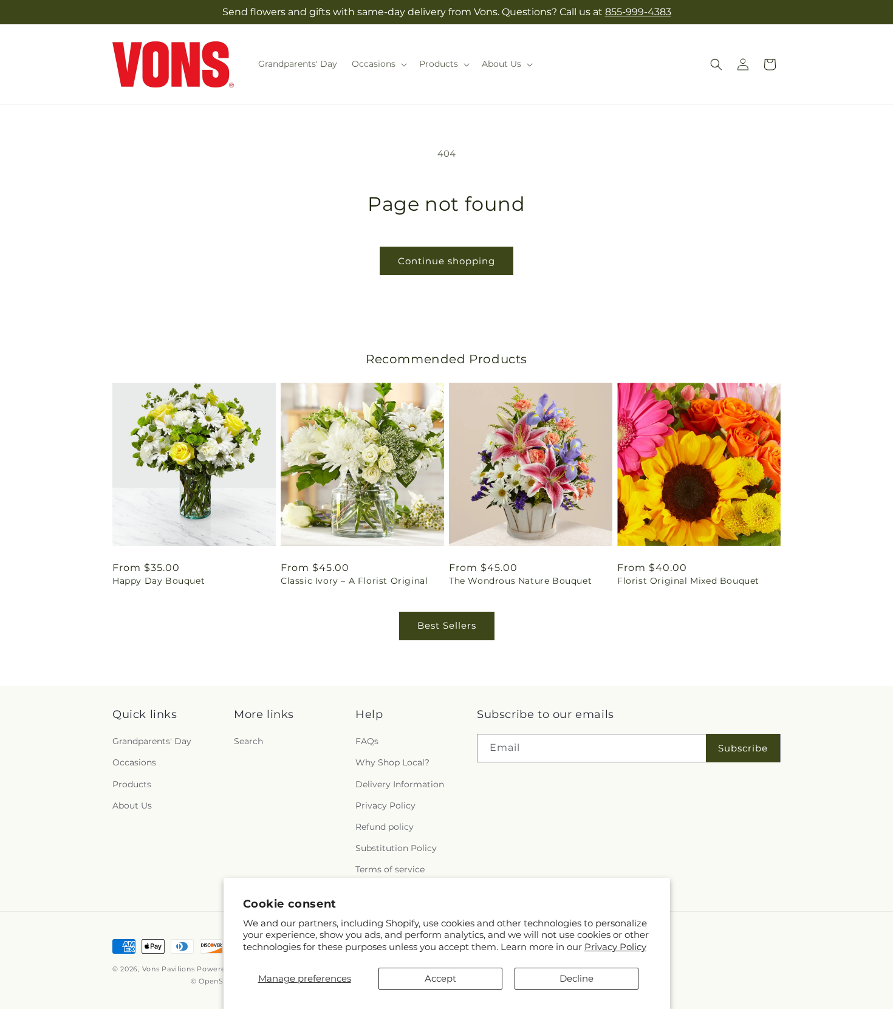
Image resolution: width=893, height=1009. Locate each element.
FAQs (366, 741)
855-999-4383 (638, 12)
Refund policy (384, 826)
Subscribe (743, 748)
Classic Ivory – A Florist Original (354, 580)
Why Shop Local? (392, 762)
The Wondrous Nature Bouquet (520, 580)
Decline (576, 978)
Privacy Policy (615, 947)
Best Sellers (446, 625)
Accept (440, 978)
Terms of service (390, 869)
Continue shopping (446, 261)
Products (131, 784)
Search (248, 741)
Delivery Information (399, 784)
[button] (378, 64)
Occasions (134, 762)
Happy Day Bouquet (158, 580)
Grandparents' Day (151, 741)
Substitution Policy (396, 848)
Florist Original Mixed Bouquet (688, 580)
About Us (132, 805)
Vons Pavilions (168, 969)
